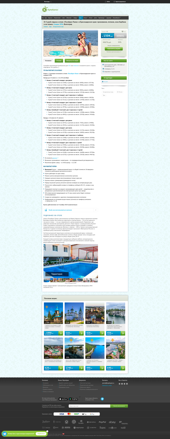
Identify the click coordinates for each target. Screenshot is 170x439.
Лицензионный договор (86, 385)
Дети (95, 18)
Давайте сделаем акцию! (66, 383)
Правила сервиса (47, 389)
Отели (91, 18)
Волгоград (46, 1)
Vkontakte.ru (122, 384)
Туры (81, 18)
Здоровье (109, 18)
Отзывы (58, 61)
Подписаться (41, 433)
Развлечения (57, 18)
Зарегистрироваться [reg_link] (121, 1)
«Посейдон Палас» (73, 73)
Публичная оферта (85, 387)
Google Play (73, 399)
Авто (63, 18)
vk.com (106, 81)
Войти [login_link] (108, 1)
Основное (48, 61)
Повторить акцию (113, 49)
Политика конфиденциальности (89, 389)
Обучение (69, 18)
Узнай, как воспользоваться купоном (60, 210)
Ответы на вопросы (48, 391)
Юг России (119, 92)
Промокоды (101, 18)
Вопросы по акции (72, 61)
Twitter (124, 384)
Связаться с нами (107, 385)
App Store (63, 399)
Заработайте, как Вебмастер (67, 385)
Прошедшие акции (64, 387)
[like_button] (122, 32)
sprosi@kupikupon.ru (108, 383)
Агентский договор (85, 383)
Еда (46, 18)
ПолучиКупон (117, 18)
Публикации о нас (48, 385)
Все (43, 18)
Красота (50, 18)
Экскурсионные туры (108, 92)
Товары (75, 18)
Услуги (86, 18)
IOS (69, 65)
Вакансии (45, 387)
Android (76, 65)
